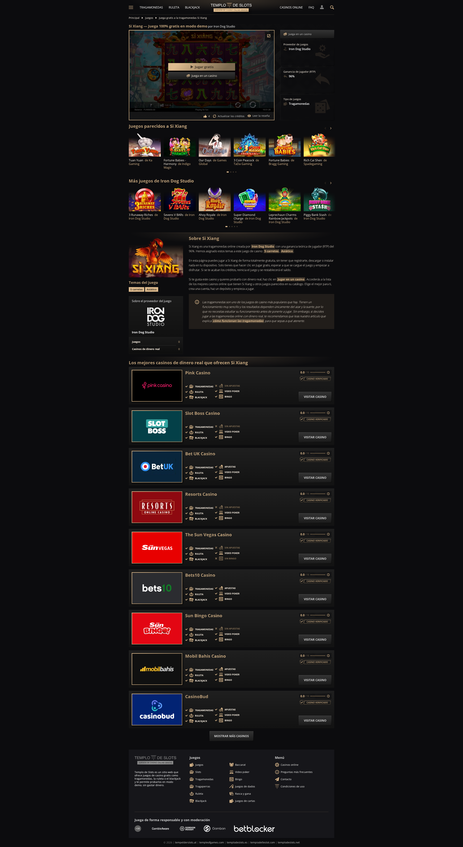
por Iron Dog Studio (221, 26)
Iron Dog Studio (263, 246)
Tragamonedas (151, 7)
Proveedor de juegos (295, 44)
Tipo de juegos (292, 99)
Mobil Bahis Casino (205, 656)
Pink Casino (197, 373)
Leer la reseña (261, 115)
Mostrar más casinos (231, 736)
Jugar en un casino (291, 279)
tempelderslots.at (185, 842)
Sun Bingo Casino (203, 615)
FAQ (311, 7)
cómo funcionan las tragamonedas (238, 321)
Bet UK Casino (200, 454)
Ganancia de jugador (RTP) (299, 71)
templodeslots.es (237, 842)
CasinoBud (196, 696)
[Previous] (325, 128)
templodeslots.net (289, 842)
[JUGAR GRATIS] (180, 144)
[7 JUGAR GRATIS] (250, 144)
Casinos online (291, 7)
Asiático (287, 251)
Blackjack (192, 7)
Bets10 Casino (200, 575)
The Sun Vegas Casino (208, 535)
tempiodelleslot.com (262, 842)
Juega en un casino (299, 34)
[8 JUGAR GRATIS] (145, 144)
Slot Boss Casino (202, 413)
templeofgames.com (211, 842)
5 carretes (271, 251)
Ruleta (174, 7)
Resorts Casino (201, 494)
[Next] (330, 128)
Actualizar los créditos (231, 116)
